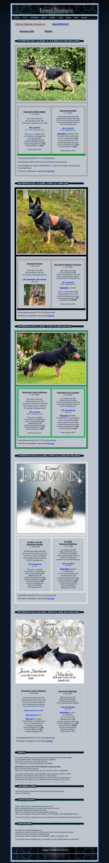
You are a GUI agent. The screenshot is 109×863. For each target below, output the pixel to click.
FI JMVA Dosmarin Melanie (68, 543)
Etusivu (16, 17)
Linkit (76, 17)
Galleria (84, 17)
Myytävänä (34, 17)
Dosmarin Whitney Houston (67, 265)
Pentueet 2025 (27, 31)
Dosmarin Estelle (68, 111)
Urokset (52, 17)
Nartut (43, 17)
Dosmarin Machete (68, 691)
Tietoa (61, 17)
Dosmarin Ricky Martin (35, 112)
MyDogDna (29, 134)
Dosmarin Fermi (34, 264)
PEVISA (48, 31)
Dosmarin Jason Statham (34, 392)
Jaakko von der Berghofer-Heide (35, 543)
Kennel (68, 17)
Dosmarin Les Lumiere (68, 392)
